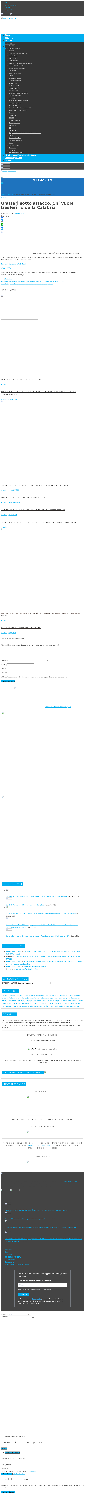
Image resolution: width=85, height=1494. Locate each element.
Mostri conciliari (14, 105)
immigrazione (13, 1001)
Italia (22, 1001)
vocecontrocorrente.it (41, 1006)
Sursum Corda (74, 1003)
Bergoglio (43, 995)
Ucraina (12, 1006)
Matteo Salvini (68, 1001)
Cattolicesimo (13, 61)
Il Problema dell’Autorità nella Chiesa (20, 155)
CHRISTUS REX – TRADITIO (17, 68)
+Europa (6, 995)
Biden (51, 995)
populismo (12, 115)
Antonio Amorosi (33, 995)
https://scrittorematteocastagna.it (58, 707)
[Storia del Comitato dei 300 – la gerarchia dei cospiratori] (44, 900)
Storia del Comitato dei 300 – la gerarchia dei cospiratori (26, 905)
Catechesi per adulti (13, 158)
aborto (13, 995)
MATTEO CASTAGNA (15, 103)
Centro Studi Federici (61, 995)
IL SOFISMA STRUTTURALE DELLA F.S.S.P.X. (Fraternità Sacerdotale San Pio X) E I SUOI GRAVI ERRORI (41, 914)
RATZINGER (12, 125)
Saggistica (12, 130)
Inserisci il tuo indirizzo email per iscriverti (34, 1280)
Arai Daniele (12, 46)
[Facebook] (42, 218)
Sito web (4, 673)
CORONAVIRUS (13, 490)
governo (54, 998)
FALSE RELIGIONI (14, 85)
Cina (14, 998)
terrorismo (12, 150)
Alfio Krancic (22, 995)
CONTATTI (9, 160)
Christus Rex (7, 998)
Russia (44, 1003)
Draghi (26, 998)
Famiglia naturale (14, 88)
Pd (32, 1003)
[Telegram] (42, 229)
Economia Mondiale (15, 78)
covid (20, 998)
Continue (4, 1492)
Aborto (11, 43)
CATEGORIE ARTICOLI (10, 983)
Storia (11, 143)
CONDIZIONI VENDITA (11, 5)
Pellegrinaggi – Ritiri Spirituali (18, 110)
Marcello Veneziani (43, 1001)
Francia (33, 998)
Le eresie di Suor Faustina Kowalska (35, 966)
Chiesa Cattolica (74, 995)
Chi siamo (9, 38)
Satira (11, 135)
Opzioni (4, 1448)
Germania (47, 998)
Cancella (11, 1492)
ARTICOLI (9, 41)
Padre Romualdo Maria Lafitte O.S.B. (20, 108)
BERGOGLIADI (13, 56)
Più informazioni (19, 1474)
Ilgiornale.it (70, 998)
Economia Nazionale (15, 80)
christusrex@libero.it (71, 1181)
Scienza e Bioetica (15, 138)
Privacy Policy (9, 10)
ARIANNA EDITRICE (14, 48)
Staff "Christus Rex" (13, 951)
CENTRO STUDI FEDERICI (16, 66)
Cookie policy (9, 7)
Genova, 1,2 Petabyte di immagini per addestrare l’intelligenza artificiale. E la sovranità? (37, 936)
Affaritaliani (8, 279)
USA (24, 1006)
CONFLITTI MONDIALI (15, 73)
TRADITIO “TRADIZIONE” (16, 153)
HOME (7, 35)
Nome (3, 664)
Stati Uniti (65, 1003)
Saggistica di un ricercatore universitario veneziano (25, 133)
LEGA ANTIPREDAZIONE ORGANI (18, 93)
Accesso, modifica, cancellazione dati (18, 1264)
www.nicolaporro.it (72, 1006)
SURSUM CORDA (14, 145)
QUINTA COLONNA (14, 120)
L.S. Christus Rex (19, 213)
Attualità (11, 51)
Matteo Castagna (56, 1001)
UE (19, 1006)
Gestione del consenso (13, 1452)
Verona (30, 1006)
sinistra (58, 1003)
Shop (6, 2)
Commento (5, 660)
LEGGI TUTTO (6, 268)
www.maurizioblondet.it (57, 1006)
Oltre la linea (24, 1003)
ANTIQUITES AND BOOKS (41, 1145)
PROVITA (11, 118)
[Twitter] (42, 220)
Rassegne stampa (14, 123)
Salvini (51, 1003)
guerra (62, 998)
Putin (38, 1003)
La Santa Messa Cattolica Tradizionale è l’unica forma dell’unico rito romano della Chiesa (37, 896)
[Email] (42, 222)
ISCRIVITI (23, 1294)
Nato (8, 1003)
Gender (39, 998)
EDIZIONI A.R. (13, 83)
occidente (15, 1003)
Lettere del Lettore (15, 95)
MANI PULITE (12, 98)
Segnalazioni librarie (15, 140)
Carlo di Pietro (13, 58)
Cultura (11, 76)
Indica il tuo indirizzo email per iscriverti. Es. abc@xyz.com (34, 1289)
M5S (33, 1001)
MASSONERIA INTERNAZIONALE (18, 100)
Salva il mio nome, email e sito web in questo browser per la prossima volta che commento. (35, 677)
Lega (28, 1001)
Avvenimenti (13, 53)
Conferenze (12, 71)
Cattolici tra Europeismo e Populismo (20, 63)
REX (10, 128)
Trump (5, 1006)
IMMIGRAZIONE (13, 90)
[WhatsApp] (42, 224)
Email (3, 669)
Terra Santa (12, 148)
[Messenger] (42, 227)
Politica (11, 113)
